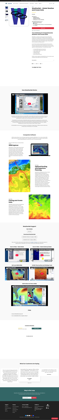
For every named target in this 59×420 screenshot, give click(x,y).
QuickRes (32, 242)
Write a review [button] (36, 328)
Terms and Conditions (16, 406)
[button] (34, 12)
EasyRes (35, 242)
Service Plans (32, 3)
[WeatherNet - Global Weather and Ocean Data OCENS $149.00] (34, 74)
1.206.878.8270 (26, 406)
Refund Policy (14, 408)
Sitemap (14, 412)
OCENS (33, 6)
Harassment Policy (15, 409)
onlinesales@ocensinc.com (28, 407)
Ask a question (34, 60)
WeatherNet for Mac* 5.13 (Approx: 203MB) (29, 239)
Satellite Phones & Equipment (24, 3)
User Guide (29, 231)
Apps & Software (15, 3)
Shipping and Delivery (8, 408)
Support (40, 3)
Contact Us (6, 406)
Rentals (36, 3)
